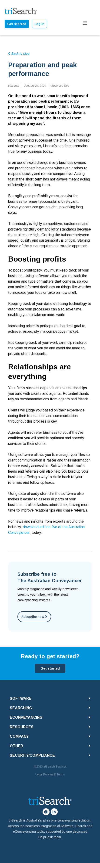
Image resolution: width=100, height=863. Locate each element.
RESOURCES (21, 727)
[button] (50, 698)
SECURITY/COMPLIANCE (32, 755)
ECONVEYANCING (26, 717)
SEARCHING (21, 708)
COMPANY (19, 736)
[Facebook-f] (46, 811)
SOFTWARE (20, 698)
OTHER (16, 746)
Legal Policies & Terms (50, 774)
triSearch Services (55, 766)
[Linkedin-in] (54, 811)
